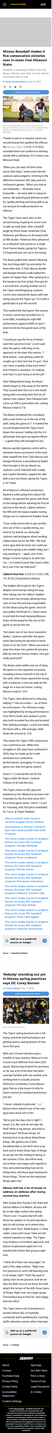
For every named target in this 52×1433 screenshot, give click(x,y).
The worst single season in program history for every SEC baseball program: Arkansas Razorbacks (27, 925)
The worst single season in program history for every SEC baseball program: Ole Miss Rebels (27, 901)
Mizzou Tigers (15, 146)
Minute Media (19, 1409)
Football (15, 1345)
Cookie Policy (10, 1386)
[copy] (20, 87)
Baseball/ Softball (19, 953)
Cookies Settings (12, 1401)
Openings (36, 1365)
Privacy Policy (10, 1381)
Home (6, 953)
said (39, 1104)
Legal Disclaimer (40, 1386)
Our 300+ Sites (39, 1370)
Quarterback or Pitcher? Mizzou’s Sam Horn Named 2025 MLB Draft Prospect (25, 830)
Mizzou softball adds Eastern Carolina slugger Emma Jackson (24, 820)
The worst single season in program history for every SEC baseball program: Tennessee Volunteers (27, 878)
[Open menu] (4, 4)
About (5, 1365)
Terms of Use (38, 1381)
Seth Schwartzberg (16, 81)
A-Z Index (36, 1391)
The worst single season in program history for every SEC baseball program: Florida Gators (27, 866)
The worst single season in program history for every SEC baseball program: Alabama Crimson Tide (27, 890)
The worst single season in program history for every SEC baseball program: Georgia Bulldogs (27, 842)
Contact (6, 1370)
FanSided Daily (10, 1375)
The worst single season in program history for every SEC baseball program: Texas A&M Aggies (27, 913)
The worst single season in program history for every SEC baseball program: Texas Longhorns (27, 854)
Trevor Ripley (13, 988)
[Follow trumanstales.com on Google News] (44, 941)
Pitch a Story (38, 1375)
